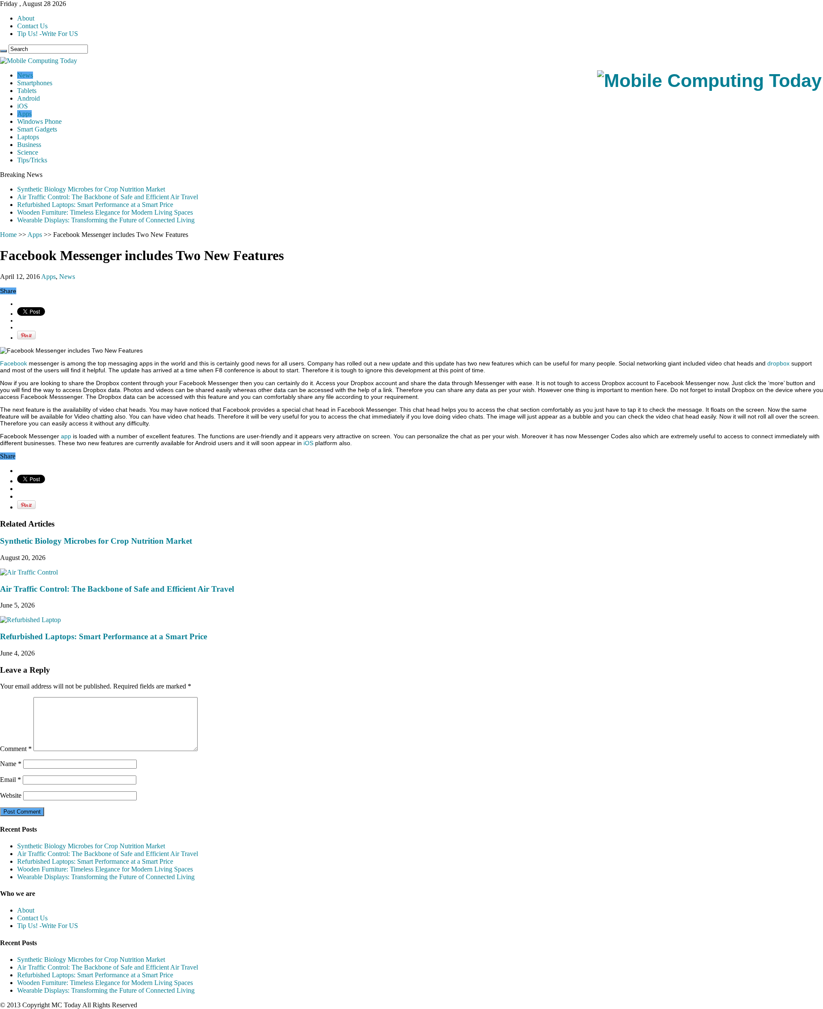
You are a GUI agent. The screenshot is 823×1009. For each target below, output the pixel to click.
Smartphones (34, 83)
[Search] (3, 51)
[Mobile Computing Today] (709, 80)
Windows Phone (39, 121)
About (25, 18)
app (66, 436)
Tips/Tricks (32, 160)
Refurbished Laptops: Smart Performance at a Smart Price (95, 204)
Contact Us (32, 26)
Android (28, 98)
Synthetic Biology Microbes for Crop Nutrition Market (91, 189)
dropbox (778, 363)
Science (27, 152)
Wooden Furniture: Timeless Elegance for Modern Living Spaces (105, 212)
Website (10, 795)
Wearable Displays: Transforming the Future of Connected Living (106, 220)
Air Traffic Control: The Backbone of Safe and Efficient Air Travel (107, 197)
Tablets (26, 90)
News (25, 75)
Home (8, 234)
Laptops (28, 137)
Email (10, 779)
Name (10, 763)
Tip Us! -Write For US (47, 33)
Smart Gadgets (37, 129)
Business (29, 144)
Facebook (13, 363)
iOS (22, 106)
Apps (24, 113)
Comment (16, 748)
